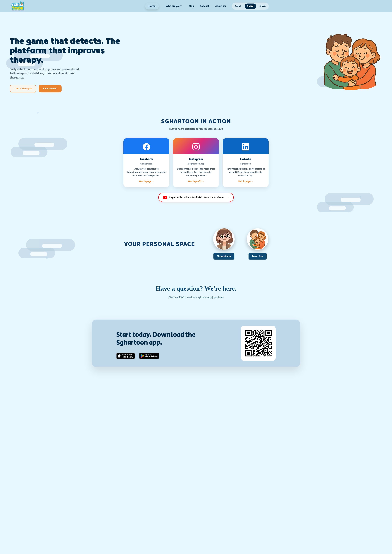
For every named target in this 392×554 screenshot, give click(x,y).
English (250, 6)
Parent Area (257, 256)
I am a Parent (50, 88)
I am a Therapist (23, 88)
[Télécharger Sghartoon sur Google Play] (149, 356)
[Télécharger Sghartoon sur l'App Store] (125, 356)
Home (152, 6)
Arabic (263, 6)
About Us (220, 6)
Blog (191, 6)
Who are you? (174, 6)
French (238, 6)
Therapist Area (224, 256)
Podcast (204, 6)
